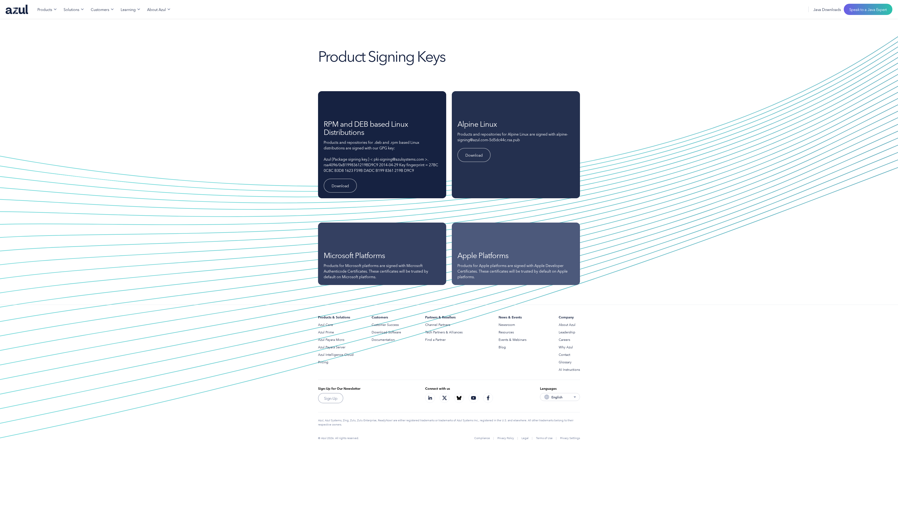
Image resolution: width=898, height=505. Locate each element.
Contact (564, 354)
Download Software (386, 332)
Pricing (323, 362)
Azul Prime (326, 332)
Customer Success (385, 324)
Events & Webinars (512, 339)
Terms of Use (544, 438)
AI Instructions (569, 369)
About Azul (567, 324)
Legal (525, 438)
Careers (564, 339)
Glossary (565, 362)
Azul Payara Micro (331, 339)
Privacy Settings (570, 438)
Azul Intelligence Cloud (336, 354)
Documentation (383, 339)
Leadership (567, 332)
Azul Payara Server (331, 347)
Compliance (482, 438)
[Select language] (799, 9)
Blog (502, 347)
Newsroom (507, 324)
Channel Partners (437, 324)
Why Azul (566, 347)
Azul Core (325, 324)
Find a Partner (435, 339)
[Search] (788, 9)
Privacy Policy (505, 438)
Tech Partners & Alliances (444, 332)
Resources (506, 332)
